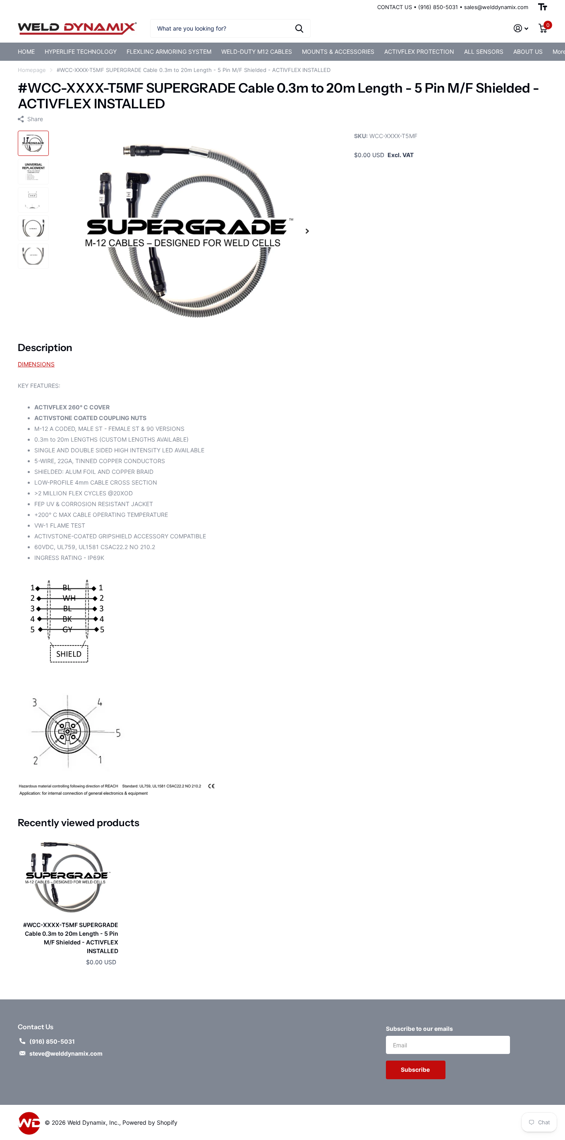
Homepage (32, 70)
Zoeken (299, 28)
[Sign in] (521, 28)
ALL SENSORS (483, 51)
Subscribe (416, 1069)
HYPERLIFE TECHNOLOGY (81, 51)
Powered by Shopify (149, 1122)
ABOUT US (528, 51)
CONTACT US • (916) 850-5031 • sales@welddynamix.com (452, 7)
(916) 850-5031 (52, 1041)
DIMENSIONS (36, 364)
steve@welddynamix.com (66, 1053)
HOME (26, 51)
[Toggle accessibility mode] (542, 7)
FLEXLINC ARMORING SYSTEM (169, 51)
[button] (307, 231)
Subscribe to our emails (419, 1028)
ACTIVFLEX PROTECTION (419, 51)
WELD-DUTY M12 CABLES (256, 51)
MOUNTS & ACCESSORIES (338, 51)
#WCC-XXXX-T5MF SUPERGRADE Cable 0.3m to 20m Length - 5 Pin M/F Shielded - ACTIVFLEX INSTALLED (70, 938)
